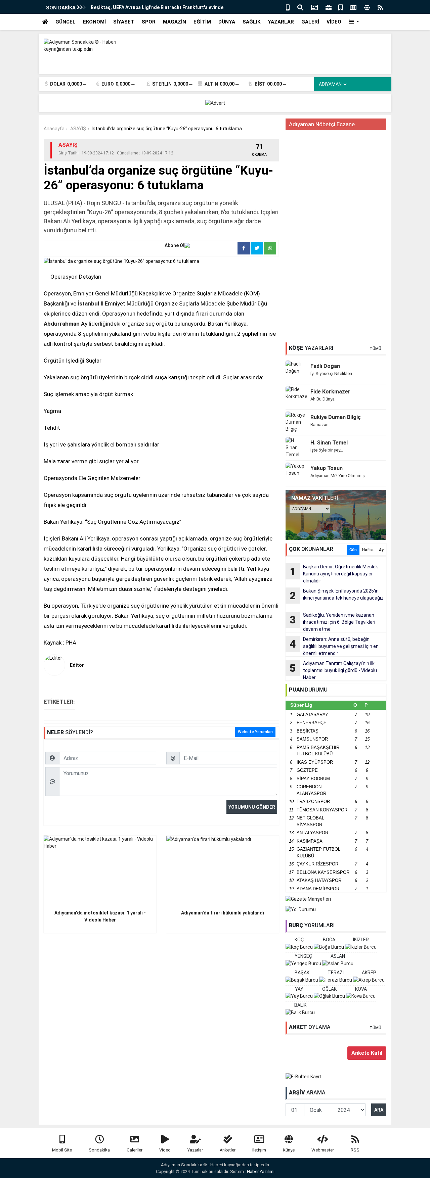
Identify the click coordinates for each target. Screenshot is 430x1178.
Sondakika (99, 1149)
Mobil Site (62, 1149)
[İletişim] (314, 7)
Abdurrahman (62, 323)
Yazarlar (195, 1149)
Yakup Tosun (326, 468)
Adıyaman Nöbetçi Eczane (322, 124)
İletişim (259, 1149)
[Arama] (300, 7)
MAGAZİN (174, 22)
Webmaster (322, 1149)
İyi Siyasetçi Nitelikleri (331, 373)
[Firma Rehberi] (328, 7)
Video (165, 1149)
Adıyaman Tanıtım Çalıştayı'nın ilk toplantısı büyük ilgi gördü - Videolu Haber (333, 670)
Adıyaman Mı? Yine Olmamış (337, 475)
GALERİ (310, 22)
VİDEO (334, 22)
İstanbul (88, 303)
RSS (355, 1149)
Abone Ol (174, 245)
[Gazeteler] (353, 7)
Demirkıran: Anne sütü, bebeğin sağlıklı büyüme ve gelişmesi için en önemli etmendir (334, 646)
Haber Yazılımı (260, 1171)
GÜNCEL (65, 22)
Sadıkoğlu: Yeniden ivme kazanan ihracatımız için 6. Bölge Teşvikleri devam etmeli (333, 622)
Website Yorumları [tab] (255, 731)
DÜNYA (226, 22)
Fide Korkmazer (330, 391)
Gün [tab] (353, 550)
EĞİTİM (202, 22)
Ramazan (319, 424)
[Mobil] (288, 7)
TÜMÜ (375, 348)
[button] (354, 22)
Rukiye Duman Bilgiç (335, 417)
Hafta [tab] (368, 550)
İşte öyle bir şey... (326, 450)
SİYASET (123, 22)
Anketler (227, 1149)
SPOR (149, 22)
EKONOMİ (94, 22)
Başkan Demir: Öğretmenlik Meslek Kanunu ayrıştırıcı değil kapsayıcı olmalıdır (334, 573)
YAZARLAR (281, 22)
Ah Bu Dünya (322, 399)
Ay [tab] (381, 550)
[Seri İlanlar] (340, 7)
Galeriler (134, 1149)
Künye (289, 1149)
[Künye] (367, 7)
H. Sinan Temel (329, 442)
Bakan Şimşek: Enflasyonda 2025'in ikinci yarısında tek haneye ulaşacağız (337, 595)
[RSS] (380, 7)
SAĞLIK (251, 22)
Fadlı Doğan (325, 366)
